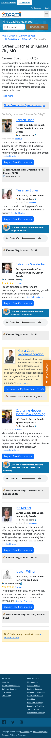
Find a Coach (8, 35)
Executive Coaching (35, 702)
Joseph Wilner (26, 571)
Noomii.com (24, 731)
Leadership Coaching (35, 706)
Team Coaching (33, 709)
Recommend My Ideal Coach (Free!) (25, 389)
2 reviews (18, 283)
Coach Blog (6, 692)
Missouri (26, 39)
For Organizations (8, 2)
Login (47, 8)
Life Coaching (32, 682)
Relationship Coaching (36, 692)
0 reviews (18, 138)
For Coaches (36, 8)
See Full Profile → (10, 156)
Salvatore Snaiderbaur (32, 264)
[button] (35, 135)
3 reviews (18, 587)
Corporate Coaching (9, 689)
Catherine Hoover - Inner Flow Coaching (30, 412)
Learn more (22, 383)
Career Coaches (27, 35)
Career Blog (6, 695)
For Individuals (24, 2)
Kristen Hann (25, 120)
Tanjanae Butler (27, 190)
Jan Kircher (23, 508)
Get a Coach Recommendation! (31, 352)
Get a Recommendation (11, 685)
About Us (5, 682)
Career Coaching (34, 685)
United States (12, 39)
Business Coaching (34, 689)
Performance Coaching (36, 712)
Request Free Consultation (18, 162)
